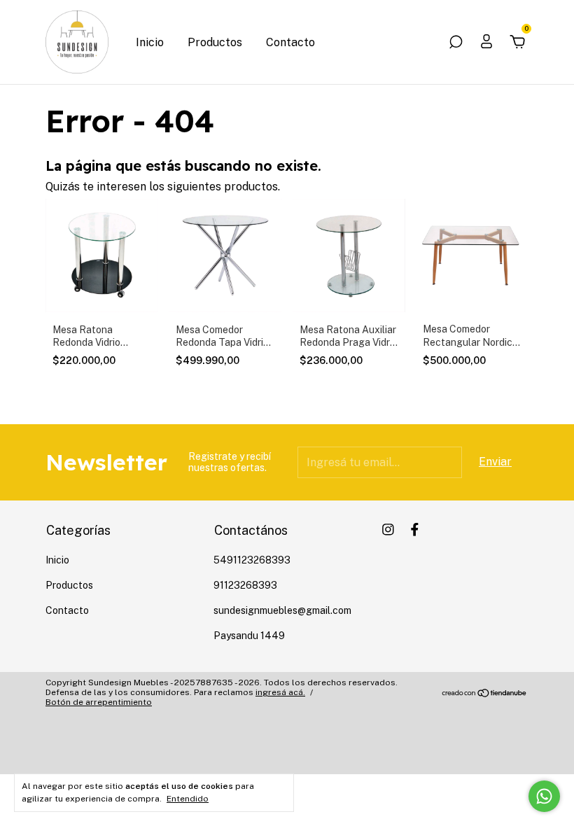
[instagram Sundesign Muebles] (388, 529)
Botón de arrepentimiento (99, 702)
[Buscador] (455, 42)
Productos (215, 42)
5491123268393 (252, 560)
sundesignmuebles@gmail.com (282, 610)
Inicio (150, 42)
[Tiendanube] (484, 694)
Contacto (290, 42)
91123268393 (245, 585)
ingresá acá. (280, 692)
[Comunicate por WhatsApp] (544, 796)
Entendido (188, 799)
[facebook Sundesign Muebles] (414, 529)
